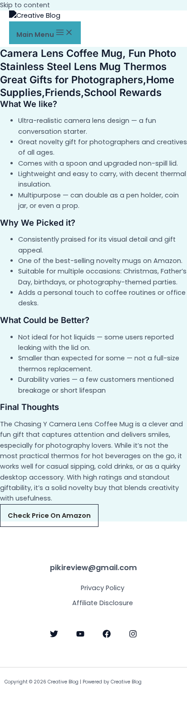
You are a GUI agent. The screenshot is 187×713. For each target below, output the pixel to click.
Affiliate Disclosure (102, 602)
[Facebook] (107, 635)
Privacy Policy (102, 587)
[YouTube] (80, 635)
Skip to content (25, 5)
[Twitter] (54, 635)
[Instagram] (133, 635)
